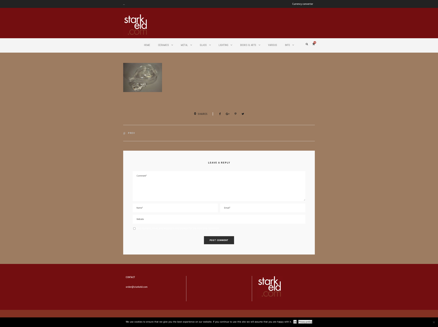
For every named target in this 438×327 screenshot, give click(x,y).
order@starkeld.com (136, 286)
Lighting (223, 45)
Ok (295, 321)
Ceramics (163, 45)
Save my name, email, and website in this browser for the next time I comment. (178, 228)
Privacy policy (305, 321)
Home (147, 45)
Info (287, 45)
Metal (184, 45)
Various (272, 45)
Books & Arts (248, 45)
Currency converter (302, 3)
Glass (203, 45)
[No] (433, 322)
